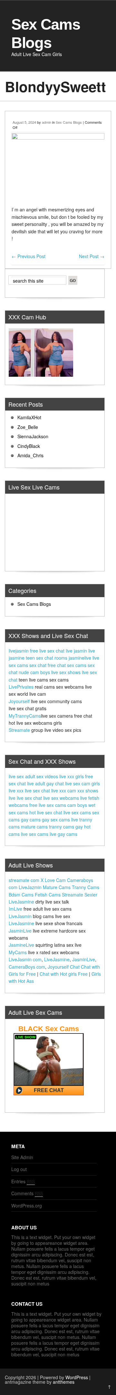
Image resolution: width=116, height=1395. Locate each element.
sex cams (76, 665)
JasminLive (20, 930)
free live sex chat (47, 650)
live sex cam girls (82, 783)
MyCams (18, 952)
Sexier (90, 894)
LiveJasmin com (25, 959)
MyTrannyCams (25, 715)
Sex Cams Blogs (69, 122)
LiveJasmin (20, 916)
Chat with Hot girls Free (64, 974)
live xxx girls (71, 776)
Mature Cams (57, 887)
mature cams (34, 826)
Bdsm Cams (21, 894)
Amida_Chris (30, 455)
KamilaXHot (29, 417)
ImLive (15, 909)
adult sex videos (41, 776)
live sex (16, 776)
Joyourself (19, 701)
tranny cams (61, 826)
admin (46, 122)
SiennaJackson (32, 436)
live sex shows (66, 672)
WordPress (76, 1377)
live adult (36, 783)
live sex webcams (61, 798)
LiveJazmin (30, 887)
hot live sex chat (45, 812)
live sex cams (77, 812)
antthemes (63, 1382)
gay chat (55, 783)
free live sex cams (47, 805)
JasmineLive (21, 945)
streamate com (24, 880)
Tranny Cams (85, 887)
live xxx (16, 790)
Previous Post (28, 256)
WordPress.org (26, 1205)
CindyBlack (28, 446)
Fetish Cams (48, 894)
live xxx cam (63, 790)
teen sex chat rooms (46, 657)
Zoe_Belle (27, 427)
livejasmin (19, 650)
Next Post (91, 256)
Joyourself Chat (64, 967)
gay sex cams (56, 819)
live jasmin (76, 650)
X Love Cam (53, 880)
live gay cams (63, 834)
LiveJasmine (21, 901)
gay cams (31, 819)
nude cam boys (34, 672)
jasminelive (80, 657)
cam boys (77, 805)
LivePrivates (21, 686)
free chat (57, 665)
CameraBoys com (27, 967)
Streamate (19, 730)
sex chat (37, 665)
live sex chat (37, 790)
